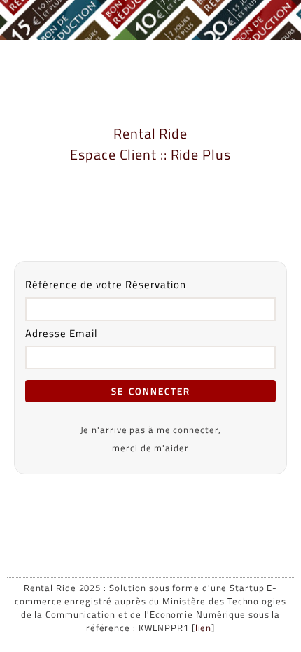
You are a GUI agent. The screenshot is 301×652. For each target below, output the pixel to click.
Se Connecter (150, 391)
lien (203, 628)
